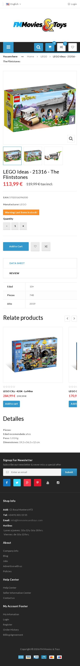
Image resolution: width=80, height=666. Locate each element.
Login (74, 4)
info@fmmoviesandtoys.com (27, 520)
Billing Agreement (13, 634)
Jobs (5, 561)
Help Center (9, 587)
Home (30, 56)
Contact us (9, 597)
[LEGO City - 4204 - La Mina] (32, 354)
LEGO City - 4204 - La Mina (18, 391)
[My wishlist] (72, 47)
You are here (10, 56)
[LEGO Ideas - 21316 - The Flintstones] (12, 156)
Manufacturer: (11, 204)
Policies (7, 571)
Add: (5, 509)
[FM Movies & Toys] (40, 24)
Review (14, 273)
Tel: (5, 514)
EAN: (6, 197)
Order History (11, 629)
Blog (5, 555)
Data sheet (17, 263)
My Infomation (11, 614)
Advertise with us (12, 566)
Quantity (8, 218)
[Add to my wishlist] (35, 246)
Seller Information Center (17, 592)
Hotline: (7, 525)
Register (7, 624)
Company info (10, 550)
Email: (6, 520)
